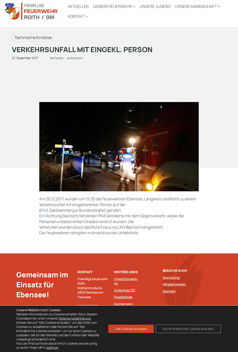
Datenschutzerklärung (75, 318)
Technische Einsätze (33, 37)
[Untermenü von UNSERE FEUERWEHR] (134, 6)
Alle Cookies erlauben (131, 328)
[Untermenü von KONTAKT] (87, 16)
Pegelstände (123, 297)
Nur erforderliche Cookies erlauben (188, 328)
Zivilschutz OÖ (124, 290)
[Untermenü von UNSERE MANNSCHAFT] (219, 6)
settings (52, 348)
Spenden (169, 291)
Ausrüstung (171, 277)
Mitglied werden (174, 284)
